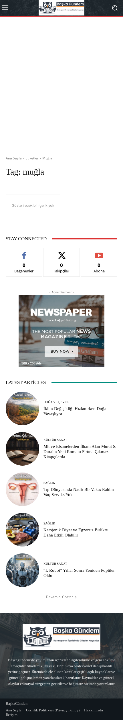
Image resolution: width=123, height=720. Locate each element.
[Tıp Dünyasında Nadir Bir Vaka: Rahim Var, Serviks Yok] (22, 489)
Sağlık (49, 483)
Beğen (24, 252)
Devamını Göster (59, 596)
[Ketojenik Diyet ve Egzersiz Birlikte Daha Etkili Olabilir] (22, 530)
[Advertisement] (61, 84)
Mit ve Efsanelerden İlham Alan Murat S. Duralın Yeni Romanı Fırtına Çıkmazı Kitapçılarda (79, 451)
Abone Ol (99, 252)
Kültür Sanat (55, 440)
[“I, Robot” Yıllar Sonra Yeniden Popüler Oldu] (22, 570)
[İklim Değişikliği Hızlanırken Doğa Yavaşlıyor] (22, 408)
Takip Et (61, 252)
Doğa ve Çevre (56, 402)
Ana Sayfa (14, 158)
